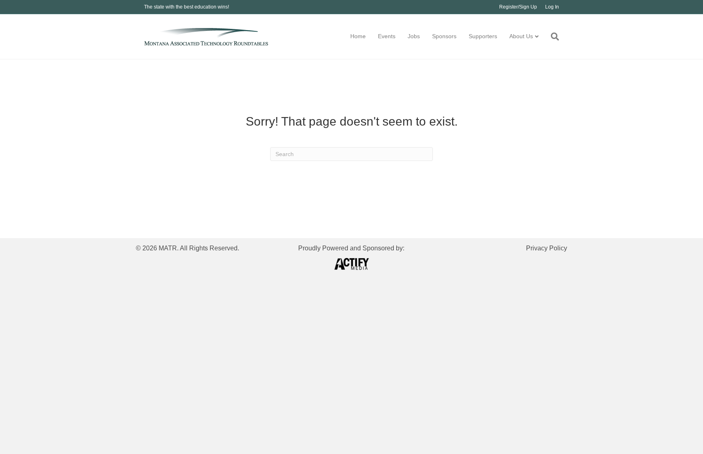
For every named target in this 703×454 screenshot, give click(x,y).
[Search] (552, 36)
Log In (552, 7)
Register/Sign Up (518, 7)
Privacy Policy (546, 248)
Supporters (483, 36)
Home (358, 36)
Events (386, 36)
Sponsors (444, 36)
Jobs (414, 36)
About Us (521, 36)
